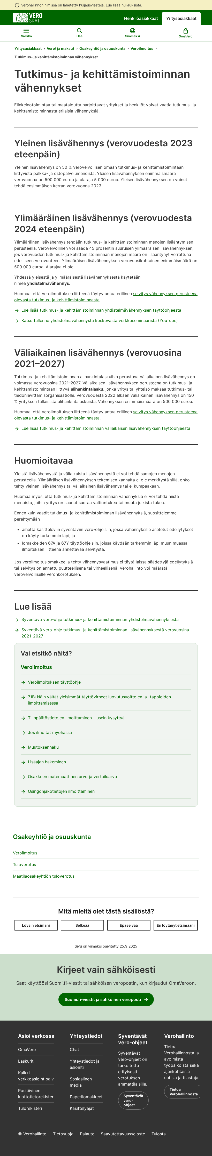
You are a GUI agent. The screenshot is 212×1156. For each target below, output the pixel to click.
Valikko (26, 36)
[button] (36, 925)
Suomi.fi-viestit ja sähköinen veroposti (103, 999)
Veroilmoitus (142, 48)
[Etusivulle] (27, 17)
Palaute (87, 1133)
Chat (74, 1049)
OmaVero (27, 1049)
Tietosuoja (63, 1133)
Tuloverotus (24, 864)
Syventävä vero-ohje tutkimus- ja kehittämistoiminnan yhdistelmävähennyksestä (100, 619)
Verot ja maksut (60, 48)
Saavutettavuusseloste (123, 1133)
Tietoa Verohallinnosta (184, 1091)
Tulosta (159, 1133)
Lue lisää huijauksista (123, 5)
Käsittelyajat (82, 1108)
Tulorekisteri (30, 1108)
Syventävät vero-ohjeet (133, 1100)
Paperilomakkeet (86, 1096)
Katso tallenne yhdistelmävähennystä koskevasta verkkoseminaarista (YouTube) (99, 320)
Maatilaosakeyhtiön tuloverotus (43, 876)
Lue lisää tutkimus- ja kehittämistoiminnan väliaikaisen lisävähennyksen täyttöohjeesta (105, 428)
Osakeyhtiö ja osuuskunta (102, 48)
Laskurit (26, 1061)
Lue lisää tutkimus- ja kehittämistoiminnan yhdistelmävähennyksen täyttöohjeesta (101, 310)
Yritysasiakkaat (181, 18)
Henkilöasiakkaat (141, 18)
